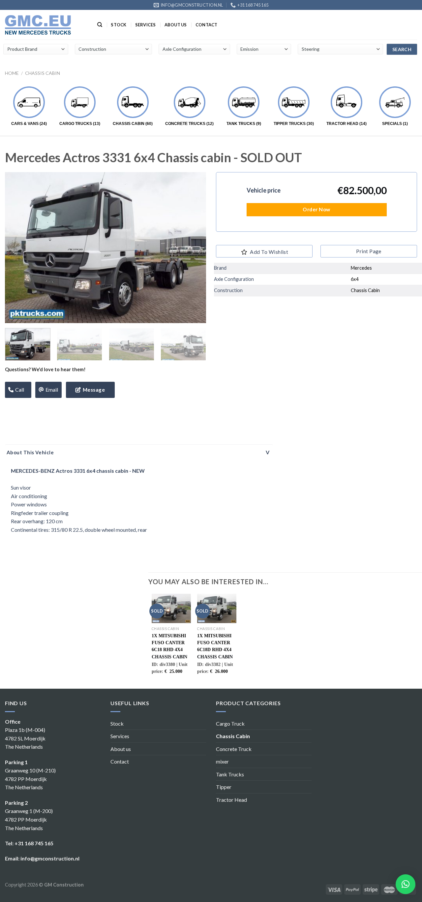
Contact (207, 24)
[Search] (99, 24)
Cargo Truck (230, 723)
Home (12, 73)
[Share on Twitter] (18, 408)
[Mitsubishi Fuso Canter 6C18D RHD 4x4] (216, 608)
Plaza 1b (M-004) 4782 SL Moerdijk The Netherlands (25, 738)
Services (145, 24)
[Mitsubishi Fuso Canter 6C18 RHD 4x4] (171, 608)
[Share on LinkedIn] (53, 408)
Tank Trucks (230, 774)
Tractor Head (231, 800)
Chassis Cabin (42, 73)
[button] (405, 884)
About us (176, 24)
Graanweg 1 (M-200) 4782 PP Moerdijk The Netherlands (29, 819)
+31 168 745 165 (34, 843)
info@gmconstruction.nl (49, 858)
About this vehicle (30, 452)
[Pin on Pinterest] (41, 408)
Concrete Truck (234, 749)
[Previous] (17, 247)
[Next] (194, 247)
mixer (222, 761)
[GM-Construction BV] (38, 25)
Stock (118, 24)
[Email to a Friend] (29, 408)
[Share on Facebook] (6, 408)
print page (368, 251)
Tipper (223, 787)
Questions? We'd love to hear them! (45, 369)
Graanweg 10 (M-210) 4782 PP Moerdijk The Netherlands (30, 778)
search (402, 49)
